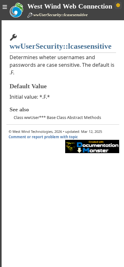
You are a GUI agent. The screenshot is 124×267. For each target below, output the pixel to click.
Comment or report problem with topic (43, 136)
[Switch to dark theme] (118, 5)
